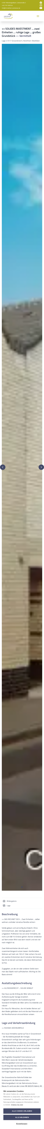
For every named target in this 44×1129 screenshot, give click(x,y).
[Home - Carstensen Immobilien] (8, 16)
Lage (8, 905)
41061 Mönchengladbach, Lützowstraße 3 (14, 3)
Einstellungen (21, 1124)
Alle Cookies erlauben (22, 1111)
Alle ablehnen (22, 1117)
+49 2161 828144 (7, 5)
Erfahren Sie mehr (17, 1105)
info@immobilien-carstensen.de (11, 8)
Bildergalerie (11, 901)
